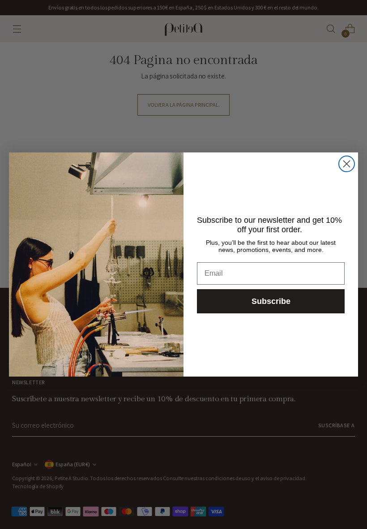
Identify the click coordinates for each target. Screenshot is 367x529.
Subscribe (271, 301)
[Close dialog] (346, 164)
